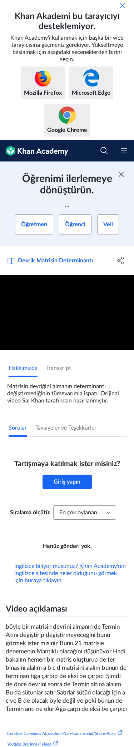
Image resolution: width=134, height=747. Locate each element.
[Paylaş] (121, 260)
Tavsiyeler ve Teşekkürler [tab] (65, 428)
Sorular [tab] (18, 428)
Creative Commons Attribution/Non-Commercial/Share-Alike (61, 733)
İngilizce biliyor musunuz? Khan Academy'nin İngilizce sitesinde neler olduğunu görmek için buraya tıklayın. (70, 573)
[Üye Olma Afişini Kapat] (121, 174)
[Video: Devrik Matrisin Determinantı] (67, 312)
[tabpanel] (67, 390)
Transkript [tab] (58, 368)
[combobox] (84, 512)
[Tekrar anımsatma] (122, 5)
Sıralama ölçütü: (30, 512)
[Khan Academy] (34, 150)
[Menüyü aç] (124, 151)
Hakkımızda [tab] (23, 368)
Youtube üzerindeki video (29, 744)
